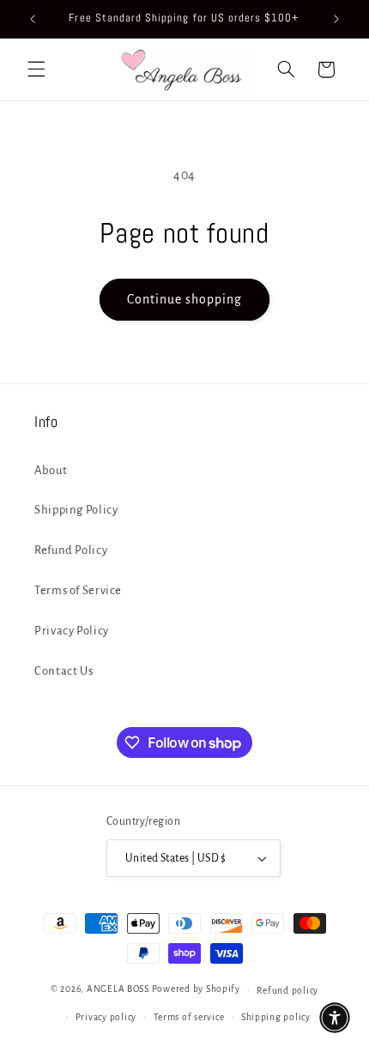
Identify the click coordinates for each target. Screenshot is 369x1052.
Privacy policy (106, 1017)
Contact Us (63, 670)
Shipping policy (276, 1017)
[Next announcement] (336, 19)
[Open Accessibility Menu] (334, 1017)
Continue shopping (185, 299)
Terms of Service (78, 590)
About (50, 470)
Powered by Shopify (196, 990)
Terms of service (189, 1017)
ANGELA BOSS (118, 990)
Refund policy (287, 990)
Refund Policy (70, 550)
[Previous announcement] (32, 19)
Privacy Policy (71, 630)
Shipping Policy (76, 509)
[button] (36, 69)
